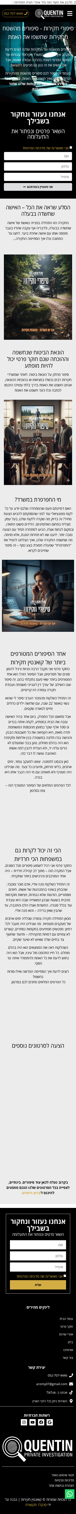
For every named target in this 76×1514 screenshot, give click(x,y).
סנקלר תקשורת (36, 1504)
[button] (69, 13)
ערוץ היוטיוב (31, 1192)
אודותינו (68, 1350)
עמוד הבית (66, 1319)
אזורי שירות (66, 1334)
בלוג (70, 1342)
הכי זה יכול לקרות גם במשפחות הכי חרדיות (38, 854)
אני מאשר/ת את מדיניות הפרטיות (46, 148)
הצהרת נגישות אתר (61, 1485)
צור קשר (68, 1358)
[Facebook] (41, 1422)
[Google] (50, 1422)
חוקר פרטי (66, 1326)
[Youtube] (32, 1422)
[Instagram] (24, 1422)
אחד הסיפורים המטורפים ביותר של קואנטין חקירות (38, 658)
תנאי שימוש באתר (62, 1475)
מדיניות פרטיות (64, 1480)
